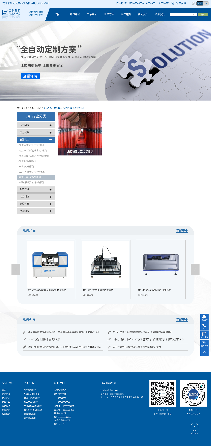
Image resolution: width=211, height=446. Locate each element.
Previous (15, 269)
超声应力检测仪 (31, 402)
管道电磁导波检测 (27, 161)
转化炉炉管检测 (26, 166)
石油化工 (58, 108)
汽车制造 (24, 211)
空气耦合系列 (30, 418)
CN (199, 3)
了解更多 (182, 230)
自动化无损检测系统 (33, 410)
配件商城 (181, 3)
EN (206, 3)
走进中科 (75, 14)
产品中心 (92, 14)
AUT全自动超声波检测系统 (32, 172)
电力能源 (24, 132)
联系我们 (160, 14)
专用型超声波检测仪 (33, 406)
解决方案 (109, 14)
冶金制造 (24, 196)
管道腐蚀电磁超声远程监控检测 (34, 156)
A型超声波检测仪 (31, 394)
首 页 (39, 108)
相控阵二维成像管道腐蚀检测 (33, 150)
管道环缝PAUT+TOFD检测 (31, 145)
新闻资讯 (143, 14)
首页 (58, 14)
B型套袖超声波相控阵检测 (31, 182)
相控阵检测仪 (30, 390)
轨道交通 (24, 189)
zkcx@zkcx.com (117, 394)
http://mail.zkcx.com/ (109, 390)
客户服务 (126, 14)
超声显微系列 (30, 414)
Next (195, 269)
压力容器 (24, 125)
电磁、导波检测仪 (32, 398)
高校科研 (24, 204)
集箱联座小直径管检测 (74, 108)
